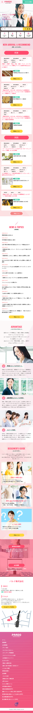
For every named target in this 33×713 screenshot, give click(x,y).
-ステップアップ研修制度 (8, 652)
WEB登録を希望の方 (7, 686)
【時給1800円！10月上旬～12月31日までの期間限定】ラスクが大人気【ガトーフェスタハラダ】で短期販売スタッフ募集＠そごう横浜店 (16, 92)
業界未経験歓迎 (16, 58)
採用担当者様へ (5, 670)
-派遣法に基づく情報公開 (8, 678)
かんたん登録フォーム (7, 683)
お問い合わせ (5, 681)
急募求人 (5, 60)
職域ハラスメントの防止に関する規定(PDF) (12, 691)
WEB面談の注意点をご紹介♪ (9, 239)
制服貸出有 (6, 62)
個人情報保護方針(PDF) (7, 696)
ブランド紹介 (5, 647)
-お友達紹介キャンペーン (8, 658)
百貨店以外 (14, 62)
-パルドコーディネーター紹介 (9, 655)
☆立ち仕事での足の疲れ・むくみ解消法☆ (12, 273)
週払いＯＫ (21, 60)
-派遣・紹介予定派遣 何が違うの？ (10, 665)
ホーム (3, 639)
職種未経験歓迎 (6, 58)
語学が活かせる (13, 86)
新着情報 (4, 642)
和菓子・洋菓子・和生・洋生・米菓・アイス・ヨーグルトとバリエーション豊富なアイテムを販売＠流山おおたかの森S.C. (16, 65)
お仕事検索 (4, 645)
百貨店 (13, 88)
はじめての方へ (5, 660)
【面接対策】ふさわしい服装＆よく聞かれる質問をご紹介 (16, 255)
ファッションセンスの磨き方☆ (9, 282)
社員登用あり (13, 60)
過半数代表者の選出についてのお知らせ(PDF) (12, 694)
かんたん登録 (28, 2)
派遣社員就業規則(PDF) (7, 689)
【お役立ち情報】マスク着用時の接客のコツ (12, 293)
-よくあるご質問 (6, 668)
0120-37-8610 (7, 592)
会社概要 (4, 673)
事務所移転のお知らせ (7, 235)
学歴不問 (24, 58)
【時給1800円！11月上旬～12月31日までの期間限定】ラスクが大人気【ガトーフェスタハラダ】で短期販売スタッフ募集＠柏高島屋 (16, 118)
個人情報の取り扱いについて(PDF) (10, 699)
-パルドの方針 (5, 676)
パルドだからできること (7, 650)
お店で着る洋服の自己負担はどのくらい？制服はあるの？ (16, 244)
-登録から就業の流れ (7, 663)
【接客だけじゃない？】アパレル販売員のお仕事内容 (15, 277)
